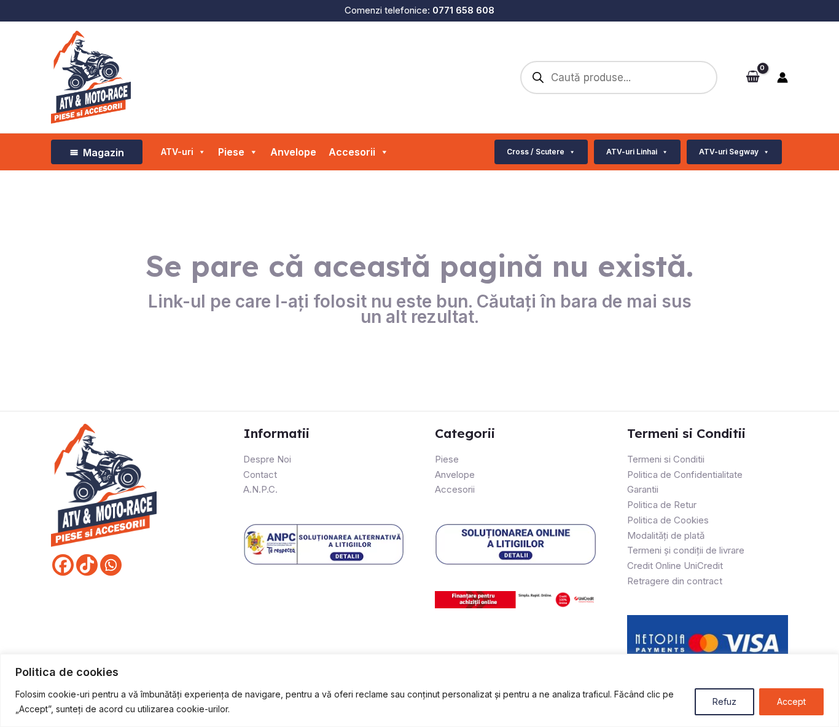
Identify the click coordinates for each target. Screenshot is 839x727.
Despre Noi (267, 459)
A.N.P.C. (260, 489)
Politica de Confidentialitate (685, 474)
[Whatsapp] (111, 565)
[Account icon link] (782, 77)
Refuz (724, 701)
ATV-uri (177, 151)
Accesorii (352, 152)
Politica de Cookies (668, 520)
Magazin (103, 152)
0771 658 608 (463, 10)
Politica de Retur (662, 504)
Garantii (642, 489)
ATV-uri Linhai (631, 151)
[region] (419, 690)
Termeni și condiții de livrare (685, 550)
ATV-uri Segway (729, 151)
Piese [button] (231, 152)
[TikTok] (87, 565)
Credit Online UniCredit (675, 565)
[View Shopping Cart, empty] (753, 77)
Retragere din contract (674, 581)
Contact (260, 474)
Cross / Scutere (535, 151)
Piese (447, 459)
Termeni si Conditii (665, 459)
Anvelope (293, 152)
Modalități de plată (665, 535)
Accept (791, 701)
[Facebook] (63, 565)
